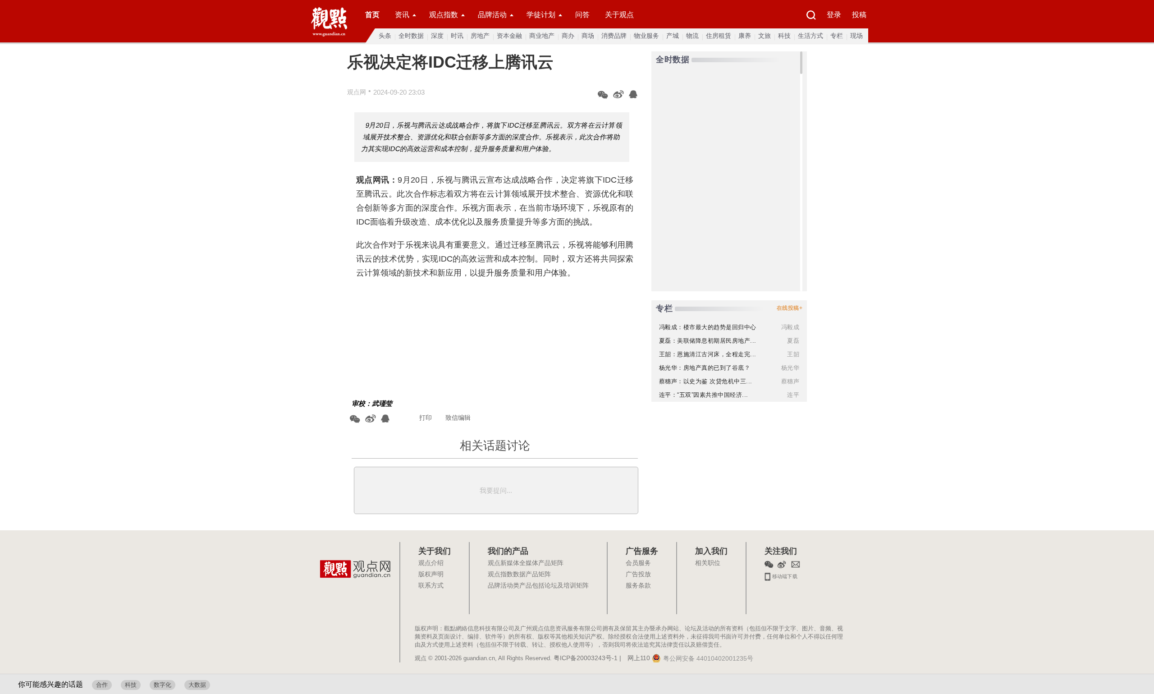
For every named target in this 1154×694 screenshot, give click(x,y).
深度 (437, 35)
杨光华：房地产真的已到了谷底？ (705, 367)
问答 (582, 14)
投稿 (859, 14)
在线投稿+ (790, 308)
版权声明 (431, 574)
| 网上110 (634, 658)
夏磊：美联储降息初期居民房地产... (707, 340)
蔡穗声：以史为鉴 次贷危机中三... (705, 381)
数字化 (162, 684)
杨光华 (790, 367)
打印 (425, 417)
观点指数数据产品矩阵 (519, 574)
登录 (834, 14)
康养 (744, 35)
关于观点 (619, 14)
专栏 (836, 35)
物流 (692, 35)
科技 (784, 35)
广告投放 (638, 574)
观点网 (356, 92)
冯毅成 (790, 327)
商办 (568, 35)
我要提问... (496, 490)
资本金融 (509, 35)
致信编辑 (458, 417)
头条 (385, 35)
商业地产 (541, 35)
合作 (102, 684)
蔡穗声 (790, 381)
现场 (856, 35)
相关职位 (707, 563)
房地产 (480, 35)
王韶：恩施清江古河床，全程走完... (707, 354)
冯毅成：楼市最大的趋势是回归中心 (707, 327)
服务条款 (638, 586)
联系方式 (431, 586)
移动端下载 (784, 575)
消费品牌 (614, 35)
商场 (588, 35)
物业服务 (646, 35)
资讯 (402, 14)
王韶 (793, 354)
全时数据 (411, 35)
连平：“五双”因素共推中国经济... (703, 394)
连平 (793, 394)
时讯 (457, 35)
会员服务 (638, 563)
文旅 (764, 35)
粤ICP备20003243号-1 (586, 658)
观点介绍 (431, 563)
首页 (372, 14)
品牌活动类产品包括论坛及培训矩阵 (538, 586)
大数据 (197, 684)
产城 (672, 35)
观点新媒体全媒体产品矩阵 (525, 563)
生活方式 (810, 35)
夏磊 (793, 340)
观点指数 (443, 14)
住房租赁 (718, 35)
